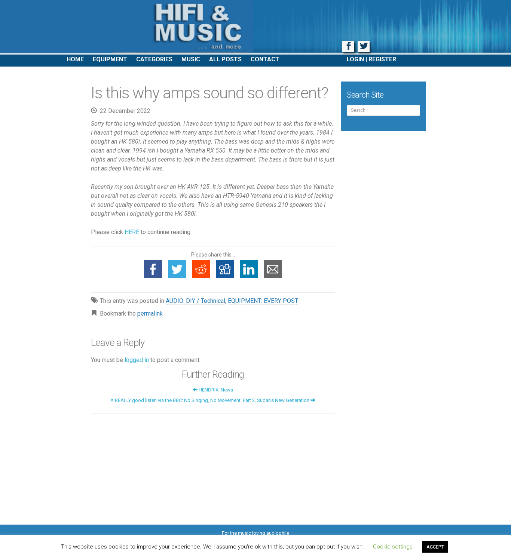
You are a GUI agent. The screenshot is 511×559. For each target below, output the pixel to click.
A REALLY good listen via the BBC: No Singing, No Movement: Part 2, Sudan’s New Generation (210, 400)
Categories (154, 59)
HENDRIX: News (215, 390)
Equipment (110, 59)
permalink (150, 313)
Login (355, 59)
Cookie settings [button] (393, 546)
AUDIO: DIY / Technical (195, 300)
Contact (265, 59)
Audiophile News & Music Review (255, 27)
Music (190, 59)
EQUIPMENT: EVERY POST (263, 300)
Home (75, 59)
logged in (137, 359)
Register (382, 59)
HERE (132, 232)
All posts (225, 59)
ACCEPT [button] (435, 547)
